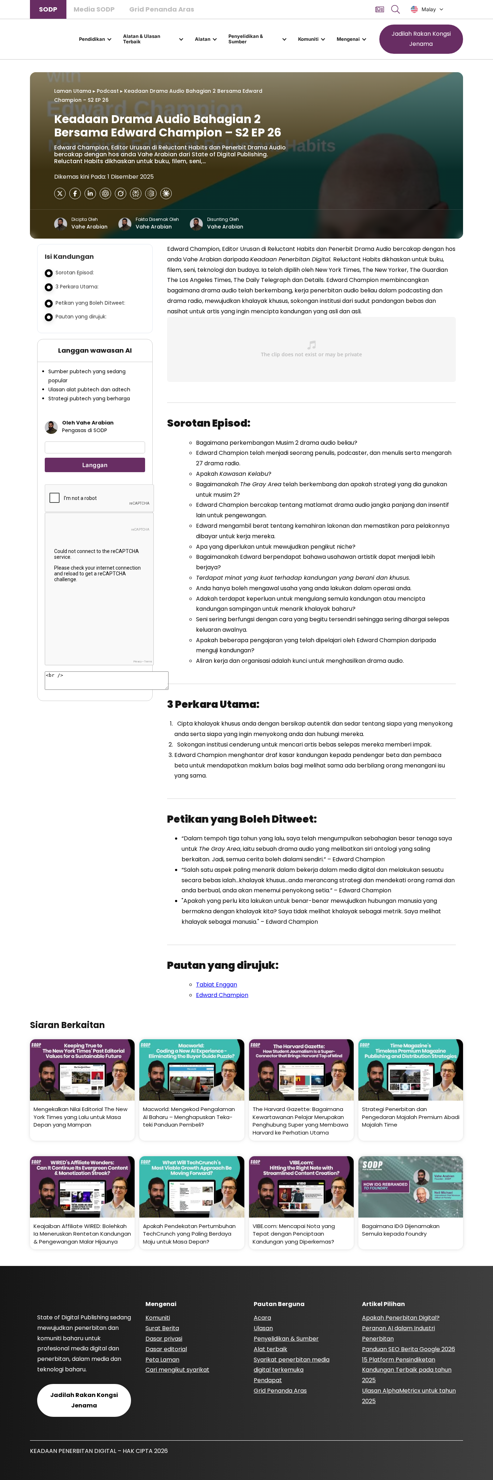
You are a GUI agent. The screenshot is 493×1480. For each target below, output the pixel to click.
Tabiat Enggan (216, 984)
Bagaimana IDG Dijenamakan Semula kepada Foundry (401, 1230)
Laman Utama (72, 91)
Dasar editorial (166, 1349)
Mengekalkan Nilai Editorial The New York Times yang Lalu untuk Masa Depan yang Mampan (80, 1116)
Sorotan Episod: (75, 272)
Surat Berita (162, 1328)
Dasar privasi (163, 1339)
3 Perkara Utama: (77, 286)
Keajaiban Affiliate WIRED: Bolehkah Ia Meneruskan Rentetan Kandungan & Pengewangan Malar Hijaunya (82, 1233)
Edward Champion (222, 995)
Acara (262, 1318)
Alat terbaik (270, 1349)
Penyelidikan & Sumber (245, 39)
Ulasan (263, 1328)
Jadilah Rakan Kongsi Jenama (421, 39)
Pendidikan (92, 39)
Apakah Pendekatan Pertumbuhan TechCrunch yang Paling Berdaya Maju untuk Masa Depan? (189, 1233)
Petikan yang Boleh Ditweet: (90, 302)
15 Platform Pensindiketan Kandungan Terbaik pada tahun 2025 (406, 1370)
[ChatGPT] (105, 193)
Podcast (108, 91)
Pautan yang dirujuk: (81, 316)
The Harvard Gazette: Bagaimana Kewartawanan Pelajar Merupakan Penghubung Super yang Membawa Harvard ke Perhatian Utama (300, 1120)
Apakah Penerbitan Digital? (401, 1318)
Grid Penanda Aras (161, 9)
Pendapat (268, 1380)
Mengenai (348, 39)
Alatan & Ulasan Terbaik (141, 39)
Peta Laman (162, 1359)
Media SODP (94, 9)
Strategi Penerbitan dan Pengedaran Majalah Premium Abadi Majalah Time (410, 1116)
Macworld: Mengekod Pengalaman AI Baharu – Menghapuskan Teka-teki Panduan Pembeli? (189, 1116)
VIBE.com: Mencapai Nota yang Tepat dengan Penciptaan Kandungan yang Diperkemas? (294, 1233)
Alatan (202, 39)
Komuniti (308, 39)
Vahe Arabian (89, 226)
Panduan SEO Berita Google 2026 (408, 1349)
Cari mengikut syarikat (177, 1370)
